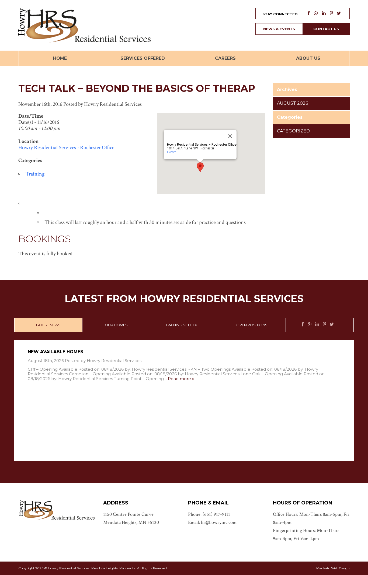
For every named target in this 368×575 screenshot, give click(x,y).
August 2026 (292, 103)
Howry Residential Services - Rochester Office (66, 147)
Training (35, 173)
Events (171, 152)
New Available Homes (55, 351)
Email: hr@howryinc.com (212, 522)
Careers (225, 58)
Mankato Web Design (333, 568)
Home (60, 58)
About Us (308, 58)
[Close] (230, 136)
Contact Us (326, 29)
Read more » (181, 378)
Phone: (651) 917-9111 (209, 514)
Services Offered (142, 58)
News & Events (279, 29)
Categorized (293, 131)
